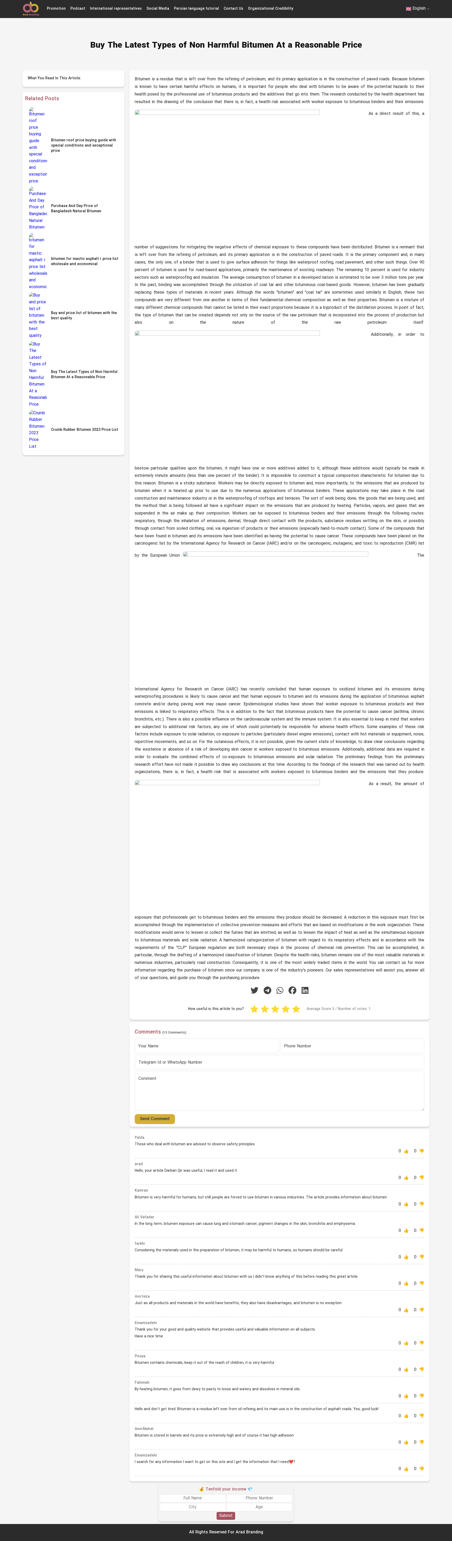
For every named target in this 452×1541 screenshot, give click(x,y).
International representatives (116, 8)
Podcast (77, 8)
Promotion (56, 8)
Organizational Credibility (270, 8)
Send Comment (155, 1119)
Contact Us (233, 8)
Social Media (157, 8)
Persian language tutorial (196, 8)
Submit (226, 1516)
